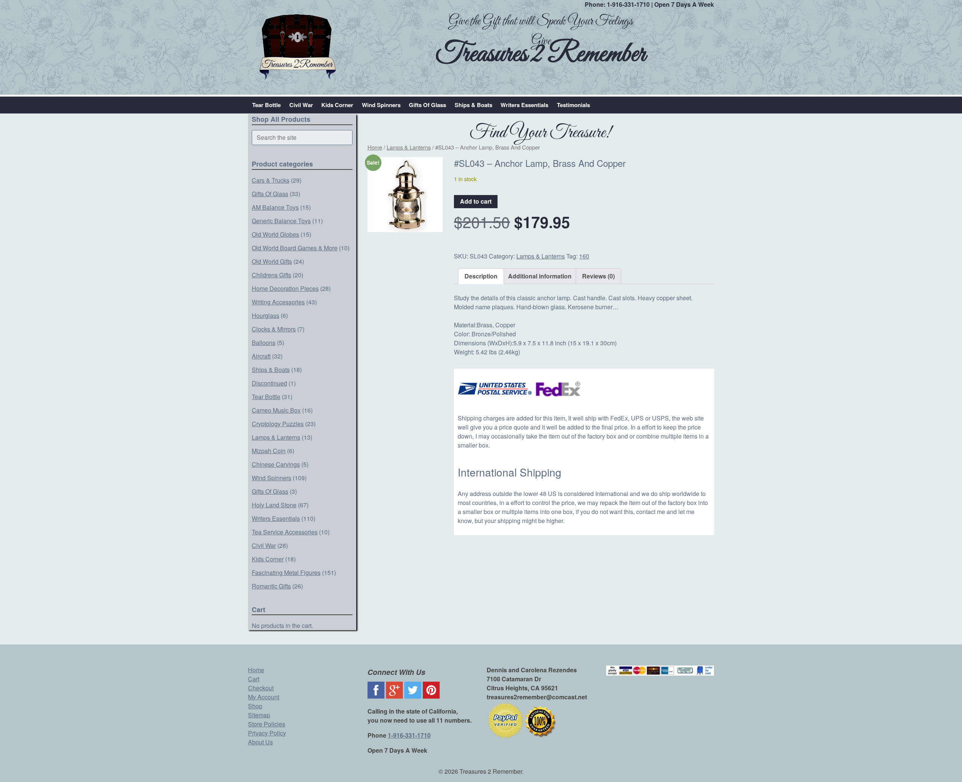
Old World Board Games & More (294, 248)
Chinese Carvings (276, 464)
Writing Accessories (278, 302)
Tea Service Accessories (285, 532)
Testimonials (573, 105)
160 (584, 256)
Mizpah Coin (269, 450)
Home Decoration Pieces (285, 288)
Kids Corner (337, 105)
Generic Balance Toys (281, 220)
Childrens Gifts (271, 275)
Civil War (301, 105)
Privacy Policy (267, 733)
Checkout (261, 688)
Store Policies (266, 724)
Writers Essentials (524, 105)
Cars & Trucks (270, 180)
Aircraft (261, 356)
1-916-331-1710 (628, 4)
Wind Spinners (381, 105)
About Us (260, 742)
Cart (253, 679)
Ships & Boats (473, 105)
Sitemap (259, 715)
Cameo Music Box (276, 410)
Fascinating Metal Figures (286, 572)
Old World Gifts (272, 261)
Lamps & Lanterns (276, 437)
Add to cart (476, 201)
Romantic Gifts (271, 586)
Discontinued (269, 383)
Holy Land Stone (274, 505)
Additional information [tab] (540, 276)
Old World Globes (275, 234)
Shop (255, 706)
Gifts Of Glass (427, 105)
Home (375, 147)
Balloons (263, 342)
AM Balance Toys (275, 207)
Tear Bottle (266, 105)
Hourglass (265, 315)
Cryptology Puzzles (278, 423)
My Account (263, 697)
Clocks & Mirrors (274, 329)
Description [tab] (481, 276)
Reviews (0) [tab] (598, 276)
